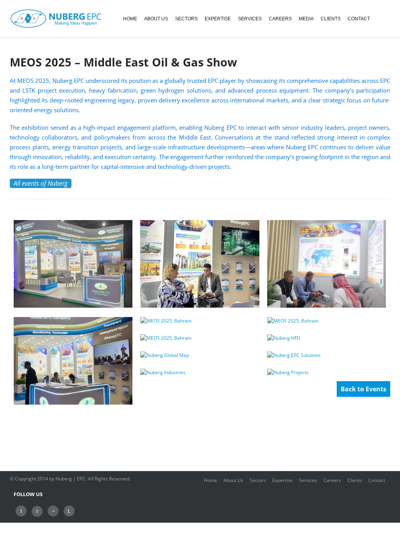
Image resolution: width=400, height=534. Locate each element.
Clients (355, 480)
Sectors (258, 480)
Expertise (283, 480)
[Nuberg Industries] (199, 372)
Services (308, 480)
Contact (376, 480)
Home (211, 480)
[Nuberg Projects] (326, 372)
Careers (332, 480)
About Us (234, 480)
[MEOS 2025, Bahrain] (73, 264)
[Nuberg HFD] (326, 338)
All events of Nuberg (41, 183)
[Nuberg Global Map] (199, 355)
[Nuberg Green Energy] (326, 355)
